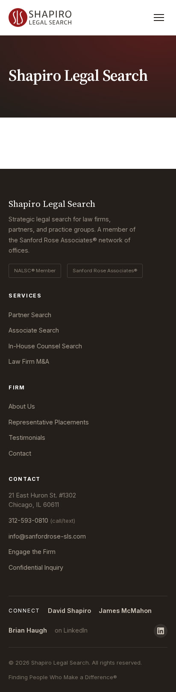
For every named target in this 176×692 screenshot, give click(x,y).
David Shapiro (69, 610)
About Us (22, 406)
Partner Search (30, 314)
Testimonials (27, 437)
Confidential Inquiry (36, 567)
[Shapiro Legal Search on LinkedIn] (160, 631)
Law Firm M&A (29, 361)
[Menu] (158, 17)
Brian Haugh (28, 630)
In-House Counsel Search (45, 346)
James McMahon (125, 610)
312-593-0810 (42, 520)
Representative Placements (49, 422)
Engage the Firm (32, 551)
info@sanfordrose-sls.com (47, 536)
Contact (20, 453)
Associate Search (34, 330)
